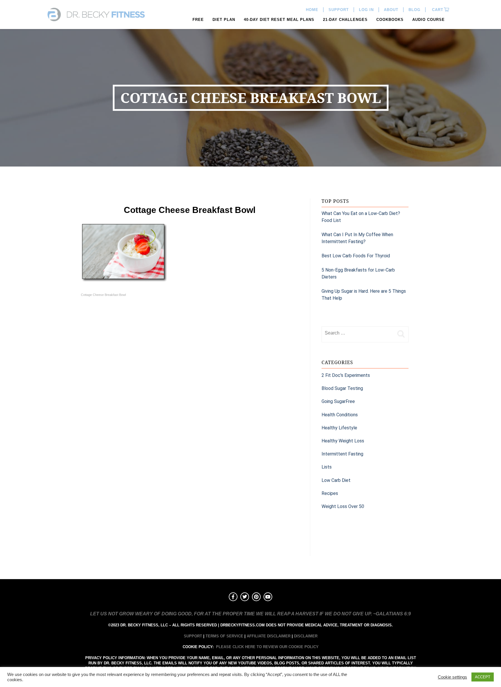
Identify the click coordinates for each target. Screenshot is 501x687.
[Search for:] (358, 333)
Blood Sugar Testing (342, 388)
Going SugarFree (338, 401)
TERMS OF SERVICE (224, 636)
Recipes (330, 493)
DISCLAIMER (305, 636)
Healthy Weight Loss (343, 441)
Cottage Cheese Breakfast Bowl (103, 295)
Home (312, 10)
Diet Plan (224, 19)
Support (338, 10)
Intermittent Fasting (342, 454)
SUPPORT (193, 636)
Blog (414, 10)
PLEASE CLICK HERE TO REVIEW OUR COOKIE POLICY (267, 647)
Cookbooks (390, 19)
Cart (437, 10)
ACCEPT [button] (482, 677)
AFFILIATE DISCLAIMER (269, 636)
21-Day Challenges (345, 19)
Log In (366, 10)
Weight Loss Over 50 (343, 506)
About (391, 10)
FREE (198, 19)
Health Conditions (340, 414)
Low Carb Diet (336, 480)
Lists (327, 467)
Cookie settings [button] (452, 677)
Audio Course (428, 19)
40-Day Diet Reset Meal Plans (279, 19)
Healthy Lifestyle (339, 428)
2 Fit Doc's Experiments (346, 375)
